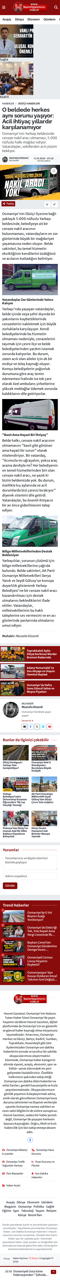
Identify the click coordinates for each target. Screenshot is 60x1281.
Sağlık (50, 1206)
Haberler (8, 103)
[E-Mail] (24, 726)
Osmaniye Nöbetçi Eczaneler (15, 1151)
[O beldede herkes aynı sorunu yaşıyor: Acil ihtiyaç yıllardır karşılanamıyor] (30, 182)
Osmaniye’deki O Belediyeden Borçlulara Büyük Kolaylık (41, 766)
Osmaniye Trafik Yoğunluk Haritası (13, 1163)
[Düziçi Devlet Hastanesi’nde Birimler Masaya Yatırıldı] (44, 818)
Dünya (19, 19)
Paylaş (10, 203)
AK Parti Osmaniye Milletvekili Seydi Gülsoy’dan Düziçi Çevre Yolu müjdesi (42, 798)
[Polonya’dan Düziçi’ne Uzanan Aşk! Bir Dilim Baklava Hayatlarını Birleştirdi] (16, 818)
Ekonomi (34, 19)
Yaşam (40, 1211)
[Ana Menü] (3, 7)
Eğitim (6, 1211)
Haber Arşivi (13, 1185)
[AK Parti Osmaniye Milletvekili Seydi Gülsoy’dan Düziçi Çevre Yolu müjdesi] (44, 784)
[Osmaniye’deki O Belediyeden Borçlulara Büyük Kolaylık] (44, 752)
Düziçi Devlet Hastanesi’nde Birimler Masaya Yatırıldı (41, 832)
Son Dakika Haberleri (40, 1175)
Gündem (49, 19)
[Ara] (56, 7)
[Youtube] (49, 726)
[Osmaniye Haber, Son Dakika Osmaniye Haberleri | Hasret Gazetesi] (29, 7)
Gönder (10, 885)
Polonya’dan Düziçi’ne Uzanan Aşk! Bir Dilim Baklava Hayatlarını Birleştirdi (15, 832)
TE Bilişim (34, 1258)
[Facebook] (30, 726)
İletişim (51, 1211)
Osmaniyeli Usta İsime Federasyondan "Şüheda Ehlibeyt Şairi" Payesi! (29, 1275)
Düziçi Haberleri (29, 103)
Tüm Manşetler (14, 1173)
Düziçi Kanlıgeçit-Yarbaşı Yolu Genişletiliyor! (13, 765)
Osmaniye (25, 1206)
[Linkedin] (43, 726)
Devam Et (26, 720)
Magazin (10, 1206)
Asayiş (6, 19)
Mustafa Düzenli (32, 707)
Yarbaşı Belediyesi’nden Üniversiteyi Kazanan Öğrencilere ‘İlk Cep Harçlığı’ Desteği (15, 799)
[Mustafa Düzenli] (11, 709)
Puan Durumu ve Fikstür (43, 1163)
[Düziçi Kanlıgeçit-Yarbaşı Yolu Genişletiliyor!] (16, 752)
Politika (39, 1206)
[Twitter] (37, 726)
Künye (22, 1215)
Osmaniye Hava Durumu (43, 1151)
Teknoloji (27, 1211)
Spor (16, 1211)
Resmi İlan (35, 1215)
